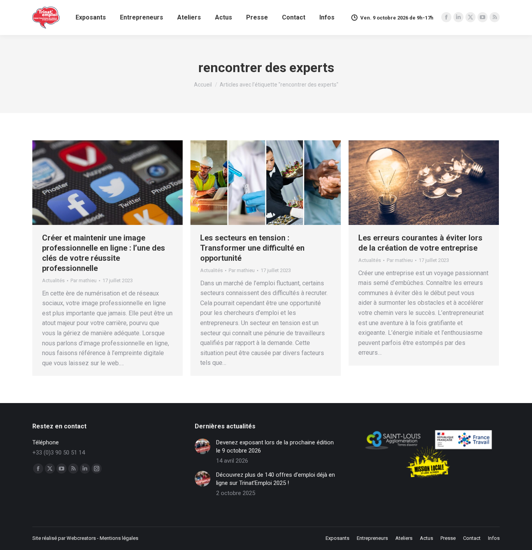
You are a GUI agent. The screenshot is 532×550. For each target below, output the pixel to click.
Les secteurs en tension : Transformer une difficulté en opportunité (252, 248)
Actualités (53, 280)
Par (83, 280)
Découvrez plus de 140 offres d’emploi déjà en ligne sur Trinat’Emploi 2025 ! (275, 478)
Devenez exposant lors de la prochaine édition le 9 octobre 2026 (275, 446)
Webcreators (81, 538)
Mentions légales (119, 538)
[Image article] (202, 446)
